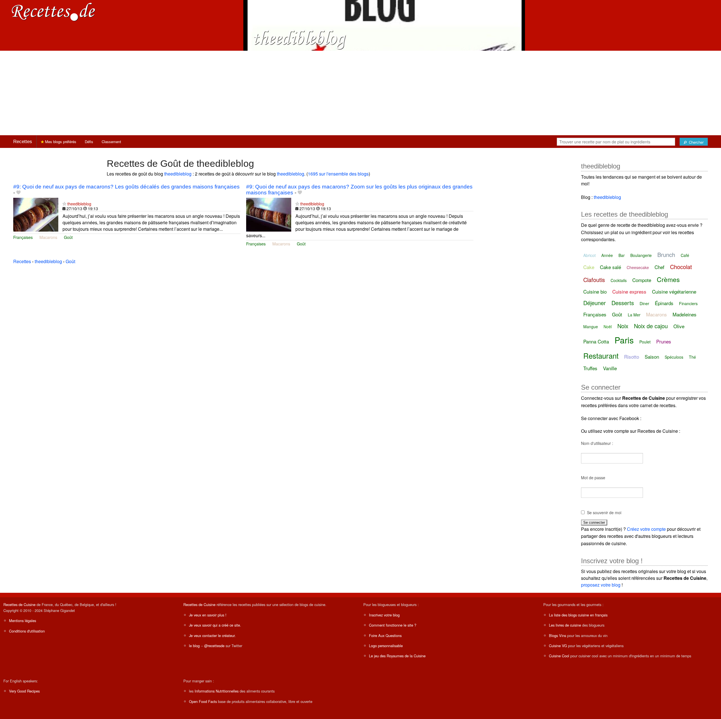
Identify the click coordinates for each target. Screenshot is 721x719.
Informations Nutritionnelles (217, 691)
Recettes (22, 141)
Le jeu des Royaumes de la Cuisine (397, 655)
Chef (659, 266)
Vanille (610, 368)
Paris (624, 340)
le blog (194, 645)
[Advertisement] (360, 93)
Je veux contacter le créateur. (212, 635)
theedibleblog (178, 173)
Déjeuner (594, 303)
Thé (692, 357)
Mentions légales (22, 620)
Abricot (589, 255)
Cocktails (619, 280)
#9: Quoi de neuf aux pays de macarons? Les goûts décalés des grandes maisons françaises (126, 187)
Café (685, 255)
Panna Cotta (596, 341)
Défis (89, 141)
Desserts (622, 303)
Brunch (666, 254)
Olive (678, 326)
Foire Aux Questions (385, 635)
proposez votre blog (600, 585)
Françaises (23, 237)
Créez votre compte (646, 529)
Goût (68, 237)
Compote (641, 279)
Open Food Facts (203, 701)
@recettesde (214, 645)
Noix (622, 326)
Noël (608, 326)
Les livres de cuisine (565, 625)
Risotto (631, 356)
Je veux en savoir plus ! (207, 615)
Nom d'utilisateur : (597, 443)
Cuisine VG (558, 645)
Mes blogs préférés (60, 141)
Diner (644, 303)
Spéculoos (674, 357)
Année (607, 255)
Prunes (663, 341)
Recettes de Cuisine (19, 604)
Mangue (590, 326)
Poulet (645, 342)
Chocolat (681, 267)
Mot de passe (593, 477)
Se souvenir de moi (604, 512)
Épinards (664, 303)
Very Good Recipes (24, 691)
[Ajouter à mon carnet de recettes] (18, 193)
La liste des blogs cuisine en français (578, 615)
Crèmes (668, 279)
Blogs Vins (557, 635)
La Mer (634, 315)
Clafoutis (594, 280)
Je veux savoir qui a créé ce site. (215, 625)
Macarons (48, 237)
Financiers (688, 303)
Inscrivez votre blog (384, 615)
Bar (621, 255)
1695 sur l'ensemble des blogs (338, 173)
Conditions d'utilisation (27, 631)
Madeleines (684, 314)
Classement (111, 141)
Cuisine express (629, 291)
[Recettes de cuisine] (53, 11)
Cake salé (610, 266)
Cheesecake (638, 267)
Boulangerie (641, 255)
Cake (588, 266)
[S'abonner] (64, 204)
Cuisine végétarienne (674, 291)
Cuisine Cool (559, 655)
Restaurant (600, 355)
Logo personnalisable (386, 645)
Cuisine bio (595, 291)
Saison (652, 356)
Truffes (590, 368)
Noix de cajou (651, 326)
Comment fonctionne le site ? (392, 625)
